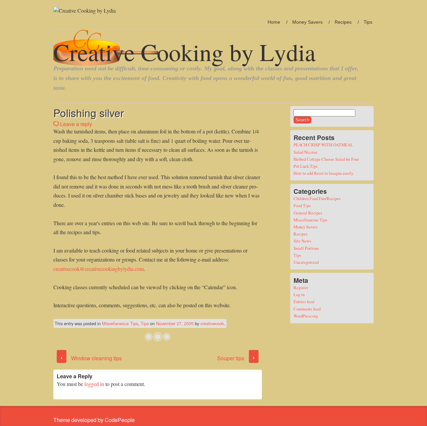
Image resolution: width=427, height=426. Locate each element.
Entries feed (304, 302)
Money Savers (307, 22)
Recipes (343, 22)
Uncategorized (306, 262)
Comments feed (307, 309)
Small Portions (306, 248)
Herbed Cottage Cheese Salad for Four (326, 159)
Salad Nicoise (306, 152)
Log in (299, 295)
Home (274, 22)
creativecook (212, 323)
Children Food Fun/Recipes (317, 198)
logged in (94, 383)
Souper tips (236, 358)
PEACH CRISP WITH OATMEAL (323, 145)
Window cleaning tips (91, 358)
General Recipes (308, 213)
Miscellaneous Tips (120, 323)
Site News (302, 241)
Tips (368, 22)
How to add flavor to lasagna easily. (324, 173)
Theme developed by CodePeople (94, 420)
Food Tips (302, 205)
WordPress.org (306, 316)
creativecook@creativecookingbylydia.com (98, 268)
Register (301, 288)
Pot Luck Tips (306, 166)
